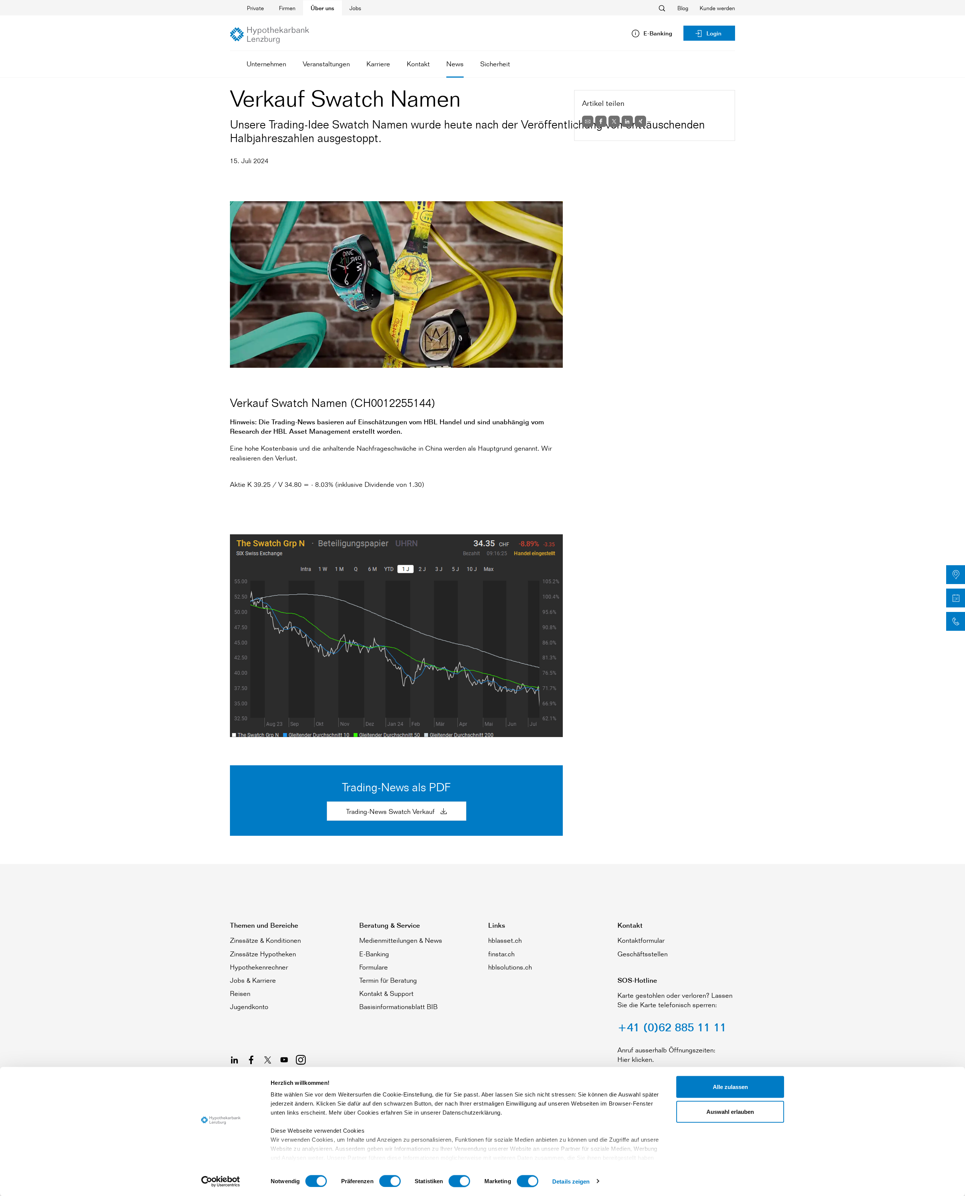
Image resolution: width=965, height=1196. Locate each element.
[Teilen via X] (614, 121)
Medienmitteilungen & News (400, 940)
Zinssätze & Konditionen (265, 940)
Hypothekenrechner (259, 967)
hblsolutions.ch (510, 967)
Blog (682, 8)
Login (713, 33)
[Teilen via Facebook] (601, 121)
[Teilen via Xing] (640, 121)
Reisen (240, 993)
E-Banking (374, 954)
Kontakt (418, 64)
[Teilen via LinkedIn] (627, 121)
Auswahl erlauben (730, 1111)
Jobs (355, 8)
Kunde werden (717, 8)
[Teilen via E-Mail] (587, 121)
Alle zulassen (730, 1087)
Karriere (378, 64)
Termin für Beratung (388, 980)
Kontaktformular (641, 940)
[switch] (390, 1181)
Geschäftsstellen (642, 954)
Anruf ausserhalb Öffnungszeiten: (666, 1050)
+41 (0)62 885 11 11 (671, 1027)
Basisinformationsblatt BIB (398, 1006)
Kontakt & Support (386, 993)
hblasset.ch (505, 940)
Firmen (287, 8)
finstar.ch (501, 954)
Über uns (322, 8)
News (455, 64)
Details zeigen (571, 1181)
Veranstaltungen (326, 64)
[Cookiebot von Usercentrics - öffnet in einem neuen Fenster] (221, 1181)
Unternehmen (266, 64)
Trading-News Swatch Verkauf (391, 811)
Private (255, 8)
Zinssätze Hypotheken (263, 954)
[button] (955, 574)
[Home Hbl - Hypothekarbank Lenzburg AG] (269, 35)
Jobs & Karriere (253, 980)
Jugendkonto (249, 1006)
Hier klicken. (635, 1059)
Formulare (373, 967)
